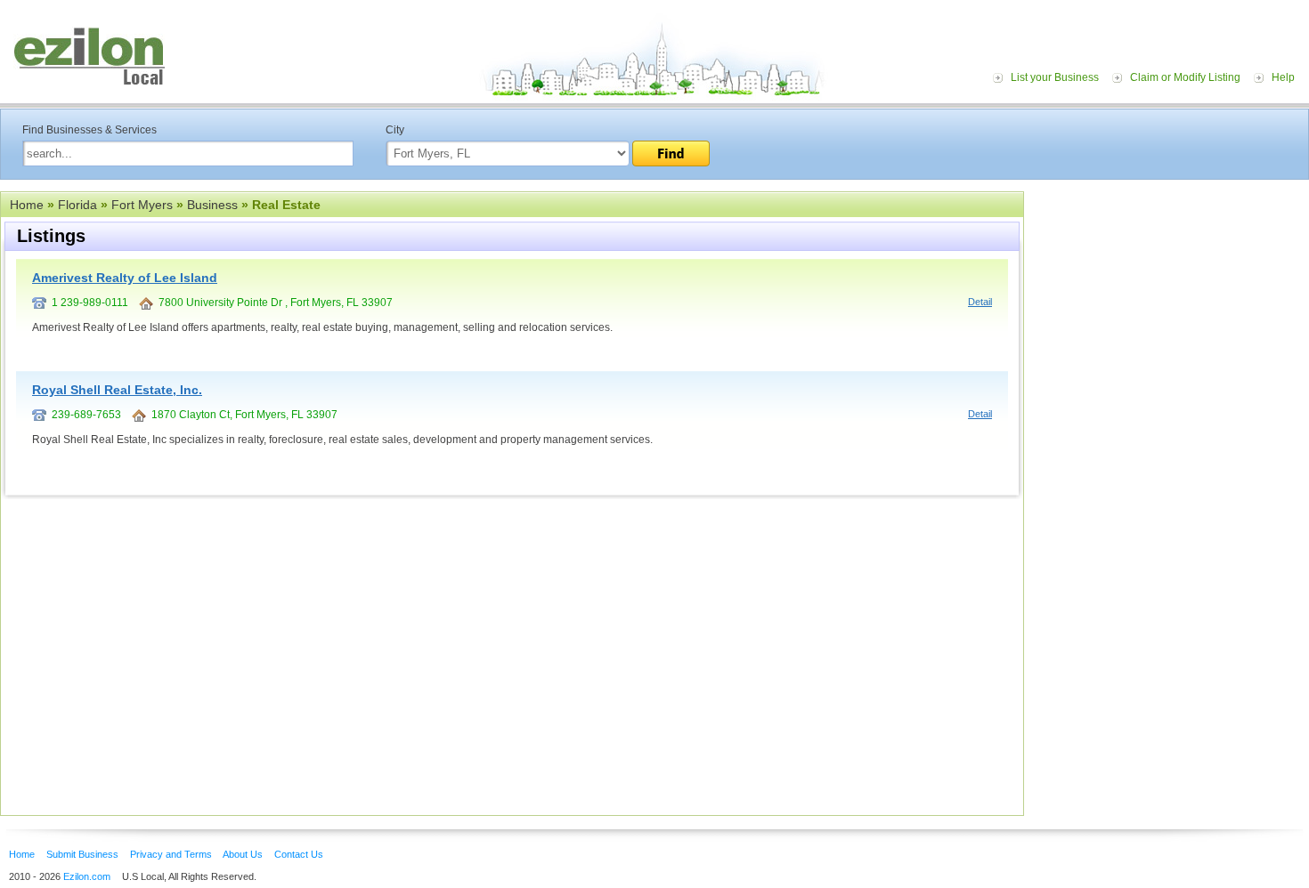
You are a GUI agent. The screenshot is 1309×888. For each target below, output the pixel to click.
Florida (77, 205)
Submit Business (82, 854)
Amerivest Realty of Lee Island (124, 277)
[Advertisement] (1171, 301)
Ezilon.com (86, 876)
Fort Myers (142, 205)
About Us (243, 854)
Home (27, 205)
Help (1283, 77)
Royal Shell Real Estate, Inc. (117, 390)
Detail (980, 301)
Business (212, 205)
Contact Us (298, 854)
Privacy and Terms (171, 854)
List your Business (1055, 77)
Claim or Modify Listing (1185, 77)
